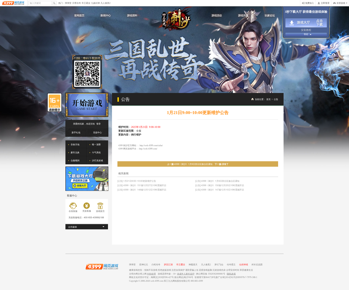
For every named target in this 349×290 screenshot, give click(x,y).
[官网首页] (79, 15)
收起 (306, 34)
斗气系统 (96, 152)
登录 (98, 123)
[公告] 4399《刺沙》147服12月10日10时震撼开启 (219, 189)
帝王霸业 (86, 3)
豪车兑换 (75, 152)
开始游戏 (86, 105)
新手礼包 (76, 132)
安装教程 (306, 30)
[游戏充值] (243, 15)
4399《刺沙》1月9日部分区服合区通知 (193, 163)
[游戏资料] (132, 15)
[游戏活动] (216, 15)
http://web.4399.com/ (148, 148)
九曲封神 (95, 3)
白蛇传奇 (156, 264)
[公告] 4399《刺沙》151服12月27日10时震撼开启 (141, 185)
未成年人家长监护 (185, 274)
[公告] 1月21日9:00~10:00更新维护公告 (136, 180)
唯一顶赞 (96, 144)
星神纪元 (143, 264)
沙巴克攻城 (97, 160)
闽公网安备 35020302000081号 (210, 274)
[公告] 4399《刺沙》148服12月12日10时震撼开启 (141, 189)
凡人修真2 (106, 3)
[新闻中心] (105, 15)
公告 (276, 99)
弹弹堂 (68, 3)
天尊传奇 (76, 3)
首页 (268, 99)
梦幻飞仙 (218, 264)
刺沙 (174, 19)
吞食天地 (75, 144)
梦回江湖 (168, 264)
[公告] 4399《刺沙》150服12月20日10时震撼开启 (219, 185)
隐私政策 (231, 274)
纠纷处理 (151, 274)
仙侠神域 (243, 264)
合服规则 (75, 160)
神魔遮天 (193, 264)
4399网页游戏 (13, 3)
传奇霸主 (231, 264)
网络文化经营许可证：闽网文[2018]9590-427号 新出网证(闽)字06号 (161, 277)
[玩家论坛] (269, 15)
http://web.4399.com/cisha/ (151, 145)
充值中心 (97, 132)
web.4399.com (157, 281)
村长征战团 (257, 264)
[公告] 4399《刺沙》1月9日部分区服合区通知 (217, 180)
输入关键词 (35, 3)
